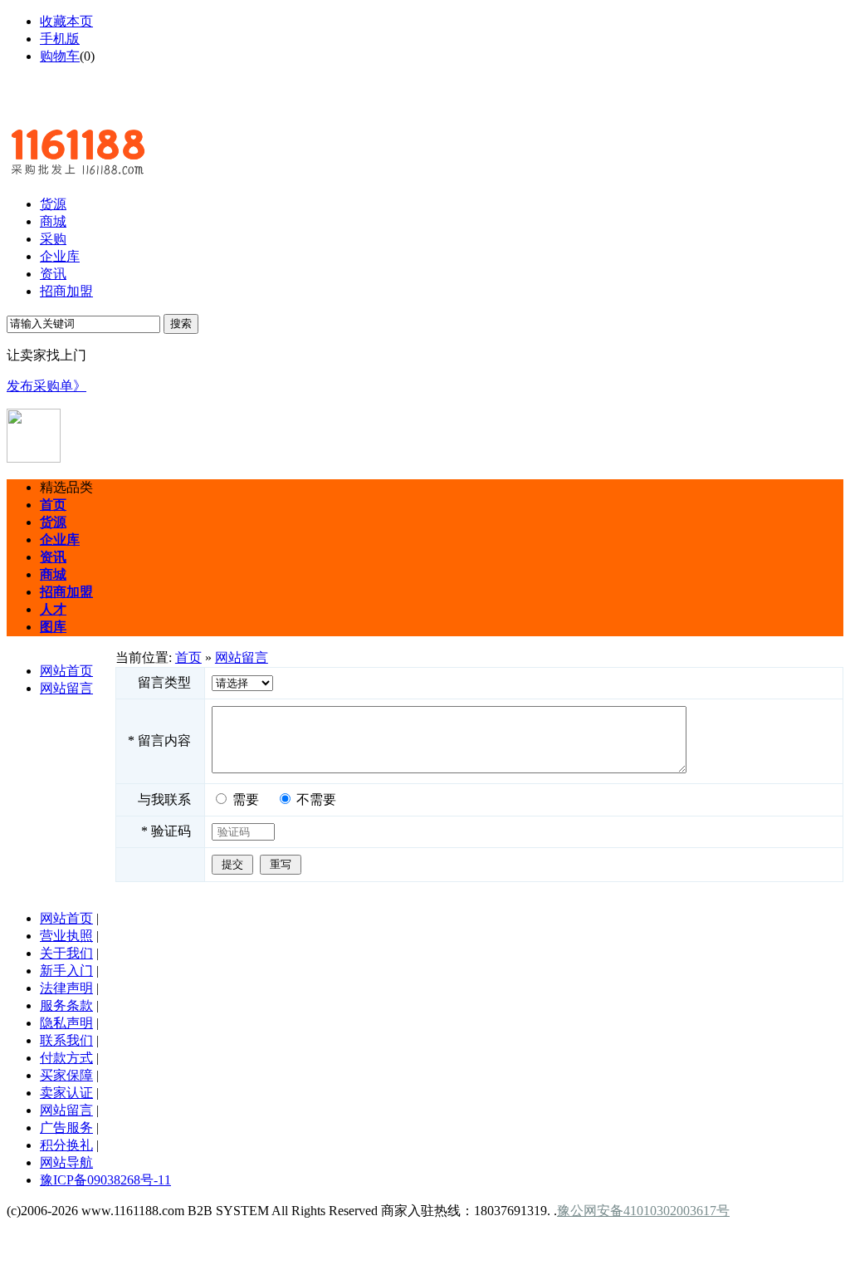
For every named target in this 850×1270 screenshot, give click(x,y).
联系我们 (66, 1040)
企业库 (60, 256)
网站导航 (66, 1162)
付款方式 (66, 1058)
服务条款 (66, 1005)
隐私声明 (66, 1023)
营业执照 (66, 936)
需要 (245, 799)
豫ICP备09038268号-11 (105, 1180)
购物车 (60, 56)
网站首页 (66, 671)
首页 (188, 657)
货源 (53, 204)
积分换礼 (66, 1145)
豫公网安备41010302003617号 (643, 1211)
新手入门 (66, 971)
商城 (53, 221)
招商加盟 (66, 291)
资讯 (53, 274)
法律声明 (66, 988)
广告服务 (66, 1127)
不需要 (316, 799)
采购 (53, 239)
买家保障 (66, 1075)
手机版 (60, 39)
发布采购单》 (46, 386)
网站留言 (66, 688)
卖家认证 (66, 1093)
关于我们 (66, 953)
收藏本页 (66, 21)
